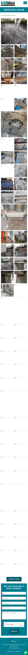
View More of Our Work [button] (14, 579)
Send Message (14, 631)
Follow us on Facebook (14, 651)
